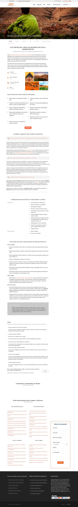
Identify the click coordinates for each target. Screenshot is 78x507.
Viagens (48, 4)
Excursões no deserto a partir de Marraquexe (16, 482)
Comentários (36, 41)
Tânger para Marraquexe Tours (13, 485)
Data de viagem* (56, 442)
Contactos (65, 4)
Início (34, 4)
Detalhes (10, 41)
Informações (24, 41)
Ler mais (68, 491)
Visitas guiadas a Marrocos (12, 493)
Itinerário (17, 41)
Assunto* (55, 447)
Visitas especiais (56, 4)
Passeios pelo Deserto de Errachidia (14, 490)
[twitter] (58, 1)
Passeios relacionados (46, 41)
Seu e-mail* (55, 432)
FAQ (30, 41)
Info (44, 4)
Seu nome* (55, 427)
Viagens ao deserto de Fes (35, 488)
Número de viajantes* (57, 437)
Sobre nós (39, 4)
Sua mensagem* (56, 452)
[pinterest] (56, 1)
